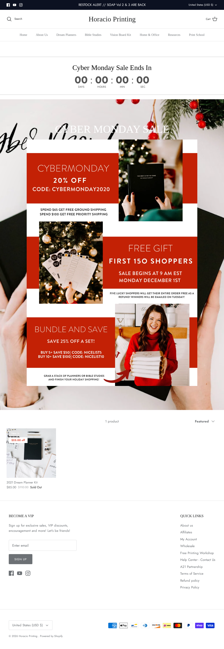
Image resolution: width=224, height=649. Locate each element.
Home (23, 35)
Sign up (20, 559)
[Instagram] (21, 5)
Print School (197, 35)
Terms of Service (191, 573)
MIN (122, 87)
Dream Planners (66, 35)
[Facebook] (8, 5)
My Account (188, 539)
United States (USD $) (201, 5)
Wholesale (187, 546)
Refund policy (190, 580)
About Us (42, 35)
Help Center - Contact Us (197, 559)
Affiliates (186, 532)
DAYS (81, 87)
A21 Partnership (191, 566)
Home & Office (149, 35)
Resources (174, 35)
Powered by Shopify (51, 636)
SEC (142, 87)
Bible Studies (93, 35)
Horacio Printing (28, 636)
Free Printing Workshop (197, 553)
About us (186, 525)
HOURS (101, 87)
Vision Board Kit (120, 35)
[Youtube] (14, 5)
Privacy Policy (189, 587)
